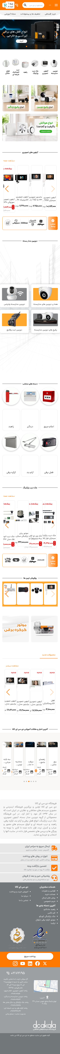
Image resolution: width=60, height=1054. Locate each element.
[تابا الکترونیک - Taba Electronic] (8, 222)
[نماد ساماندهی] (17, 938)
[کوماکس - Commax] (24, 222)
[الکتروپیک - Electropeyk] (32, 222)
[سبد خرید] (5, 5)
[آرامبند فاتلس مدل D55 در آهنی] (9, 594)
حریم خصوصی (49, 901)
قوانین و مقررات (48, 890)
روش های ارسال (48, 897)
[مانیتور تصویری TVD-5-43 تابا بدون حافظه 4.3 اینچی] (50, 594)
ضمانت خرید (50, 894)
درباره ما (24, 896)
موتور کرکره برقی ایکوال (45, 919)
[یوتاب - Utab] (8, 559)
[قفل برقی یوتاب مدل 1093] (23, 594)
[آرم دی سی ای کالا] (50, 5)
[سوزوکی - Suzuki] (16, 222)
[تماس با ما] (17, 5)
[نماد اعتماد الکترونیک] (40, 938)
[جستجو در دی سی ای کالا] (25, 5)
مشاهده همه (9, 160)
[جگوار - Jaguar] (40, 559)
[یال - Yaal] (16, 559)
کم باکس (51, 912)
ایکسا (53, 923)
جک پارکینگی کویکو (47, 916)
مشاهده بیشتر (12, 665)
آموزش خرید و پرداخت (18, 891)
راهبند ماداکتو (49, 909)
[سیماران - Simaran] (40, 222)
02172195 (18, 973)
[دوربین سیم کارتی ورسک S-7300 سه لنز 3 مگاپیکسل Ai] (36, 594)
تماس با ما (23, 900)
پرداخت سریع (30, 956)
